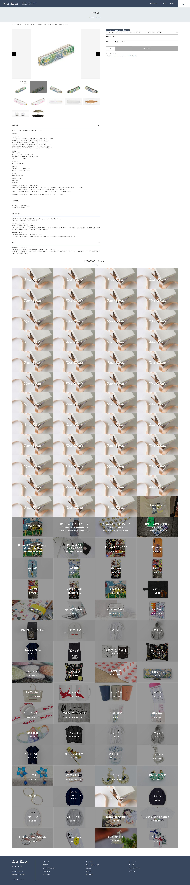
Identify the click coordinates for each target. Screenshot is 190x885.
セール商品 (89, 861)
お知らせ (88, 871)
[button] (14, 54)
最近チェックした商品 (49, 868)
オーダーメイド (117, 55)
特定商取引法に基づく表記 (18, 874)
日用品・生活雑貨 (132, 55)
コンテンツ (132, 871)
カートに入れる (146, 48)
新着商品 (45, 865)
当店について (46, 871)
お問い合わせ (89, 874)
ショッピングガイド (134, 868)
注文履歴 (88, 868)
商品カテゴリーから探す (92, 865)
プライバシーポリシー (17, 871)
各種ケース (124, 55)
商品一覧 (131, 865)
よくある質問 (46, 874)
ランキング (46, 861)
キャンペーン (132, 861)
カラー (108, 41)
